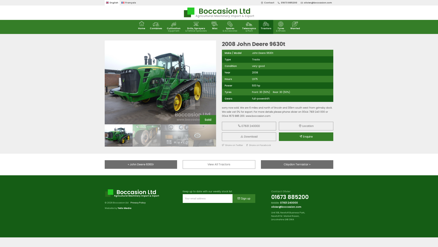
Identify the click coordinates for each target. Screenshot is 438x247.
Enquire (307, 137)
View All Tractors (219, 164)
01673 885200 (290, 197)
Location (307, 126)
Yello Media (124, 208)
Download (250, 137)
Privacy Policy (138, 202)
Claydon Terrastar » (297, 164)
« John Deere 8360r (141, 164)
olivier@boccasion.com (286, 207)
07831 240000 (250, 126)
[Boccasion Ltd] (219, 12)
